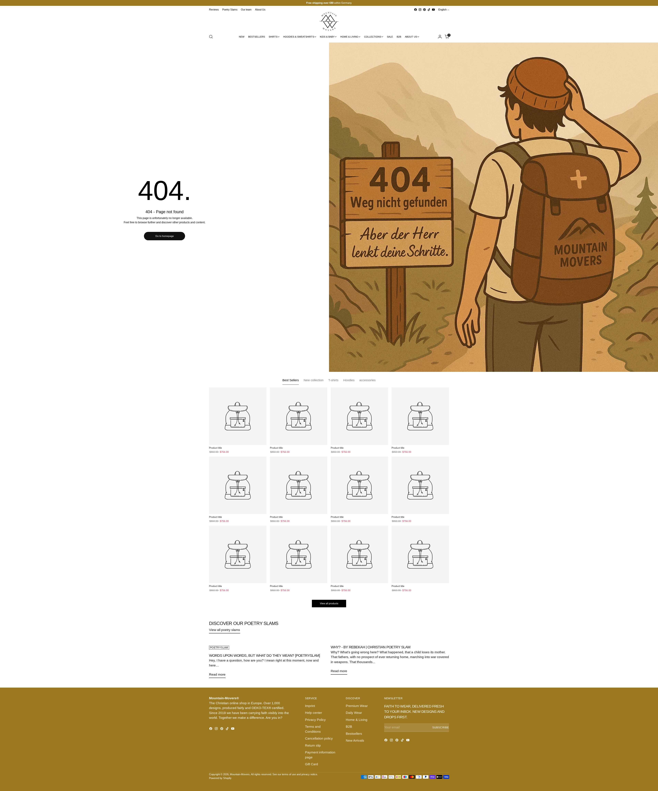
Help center (313, 713)
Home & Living (356, 720)
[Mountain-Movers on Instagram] (420, 9)
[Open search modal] (211, 36)
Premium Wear (357, 706)
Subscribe (440, 727)
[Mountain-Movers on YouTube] (433, 9)
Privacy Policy (315, 720)
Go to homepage (164, 236)
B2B (349, 726)
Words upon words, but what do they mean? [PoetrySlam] (264, 655)
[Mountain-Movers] (329, 21)
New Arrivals (355, 740)
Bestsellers (354, 733)
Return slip (313, 745)
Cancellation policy (319, 738)
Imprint (310, 706)
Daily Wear (354, 713)
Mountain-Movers (240, 774)
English (442, 9)
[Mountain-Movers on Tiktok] (428, 9)
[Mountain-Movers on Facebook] (415, 9)
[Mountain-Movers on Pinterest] (424, 9)
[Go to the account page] (439, 36)
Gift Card (311, 764)
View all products (329, 603)
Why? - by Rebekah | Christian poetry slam (371, 647)
